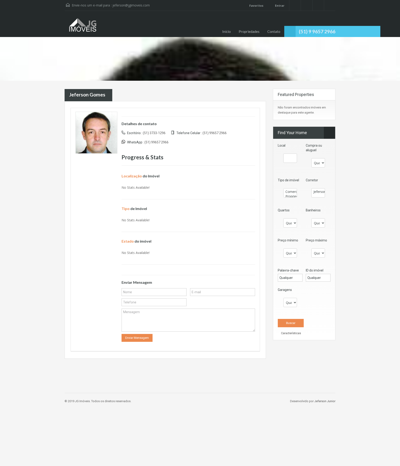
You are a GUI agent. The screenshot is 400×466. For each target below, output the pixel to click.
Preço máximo (316, 240)
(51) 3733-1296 (154, 133)
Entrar (279, 6)
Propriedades (249, 31)
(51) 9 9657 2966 (317, 31)
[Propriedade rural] (290, 196)
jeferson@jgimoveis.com (131, 5)
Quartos (284, 210)
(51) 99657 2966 (215, 133)
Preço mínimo (288, 240)
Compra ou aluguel (314, 148)
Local (281, 145)
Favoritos (256, 6)
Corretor (312, 180)
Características (290, 333)
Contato (273, 31)
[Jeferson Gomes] (96, 132)
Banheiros (313, 210)
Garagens (285, 290)
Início (226, 31)
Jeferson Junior (324, 401)
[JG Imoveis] (83, 27)
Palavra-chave (288, 270)
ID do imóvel (314, 270)
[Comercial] (290, 191)
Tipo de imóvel (288, 180)
